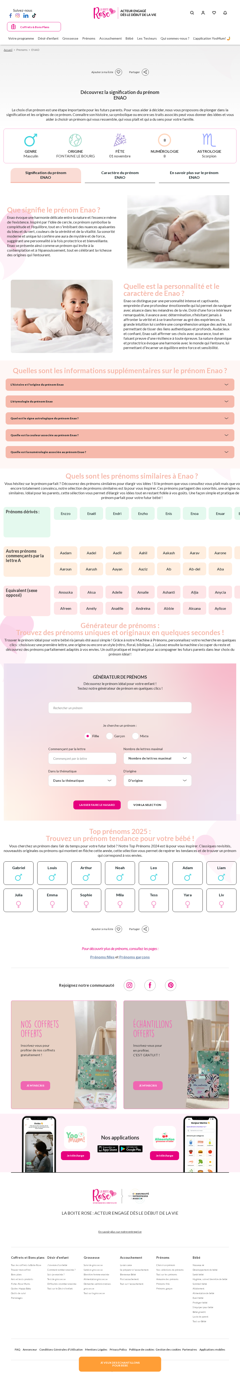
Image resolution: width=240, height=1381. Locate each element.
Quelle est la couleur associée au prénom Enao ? (45, 435)
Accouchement (131, 1257)
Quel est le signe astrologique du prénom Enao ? (45, 418)
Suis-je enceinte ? (55, 1274)
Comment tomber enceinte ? (61, 1269)
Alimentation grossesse (96, 1279)
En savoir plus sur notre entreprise (120, 1231)
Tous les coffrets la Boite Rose (26, 1265)
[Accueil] (125, 13)
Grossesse (92, 1257)
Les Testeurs (147, 38)
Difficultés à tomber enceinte (61, 1283)
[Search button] (192, 13)
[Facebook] (10, 15)
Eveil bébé (198, 1297)
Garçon (119, 736)
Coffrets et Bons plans (28, 1257)
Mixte (144, 736)
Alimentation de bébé (203, 1293)
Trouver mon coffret (21, 1269)
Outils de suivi (18, 1293)
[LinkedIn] (25, 15)
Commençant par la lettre (67, 749)
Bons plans (16, 1274)
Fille (95, 736)
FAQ (17, 1349)
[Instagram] (17, 15)
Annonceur (30, 1349)
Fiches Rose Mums (20, 1283)
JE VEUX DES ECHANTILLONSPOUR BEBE (120, 1364)
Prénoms (162, 1257)
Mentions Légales (96, 1349)
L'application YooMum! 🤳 (212, 38)
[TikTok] (34, 15)
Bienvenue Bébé (128, 1274)
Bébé (196, 1257)
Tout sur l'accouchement (131, 1283)
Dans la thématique (62, 771)
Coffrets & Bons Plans (34, 27)
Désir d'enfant (58, 1257)
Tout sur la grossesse (94, 1293)
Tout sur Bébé (199, 1321)
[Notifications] (225, 13)
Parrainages (17, 1297)
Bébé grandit (199, 1311)
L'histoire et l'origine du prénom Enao (37, 384)
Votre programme (21, 38)
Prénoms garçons (134, 957)
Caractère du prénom (120, 174)
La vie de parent (200, 1316)
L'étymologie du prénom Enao (32, 401)
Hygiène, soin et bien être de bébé (210, 1279)
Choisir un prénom (165, 1265)
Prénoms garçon (164, 1288)
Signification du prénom (45, 174)
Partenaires (189, 1349)
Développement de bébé (205, 1269)
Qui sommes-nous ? (175, 38)
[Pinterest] (170, 985)
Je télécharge (75, 1155)
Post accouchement (129, 1279)
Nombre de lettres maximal (143, 749)
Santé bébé (198, 1274)
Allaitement (198, 1288)
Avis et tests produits (22, 1279)
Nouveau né (198, 1265)
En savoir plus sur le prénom (194, 174)
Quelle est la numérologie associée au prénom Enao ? (48, 452)
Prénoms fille (163, 1283)
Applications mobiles (212, 1349)
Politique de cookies (141, 1349)
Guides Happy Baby (21, 1288)
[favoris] (118, 72)
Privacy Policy (118, 1349)
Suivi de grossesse (93, 1265)
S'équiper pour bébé (203, 1307)
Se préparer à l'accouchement (134, 1269)
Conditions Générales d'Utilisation (61, 1349)
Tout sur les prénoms (166, 1274)
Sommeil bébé (200, 1283)
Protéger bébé (200, 1302)
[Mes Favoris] (214, 13)
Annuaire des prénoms (167, 1279)
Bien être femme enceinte (96, 1274)
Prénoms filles (102, 957)
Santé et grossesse (93, 1269)
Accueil (8, 50)
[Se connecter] (203, 13)
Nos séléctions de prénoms (170, 1269)
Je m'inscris (35, 1085)
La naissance (126, 1265)
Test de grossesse (56, 1279)
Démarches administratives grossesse (97, 1286)
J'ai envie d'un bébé (57, 1265)
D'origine (130, 771)
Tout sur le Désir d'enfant (60, 1288)
